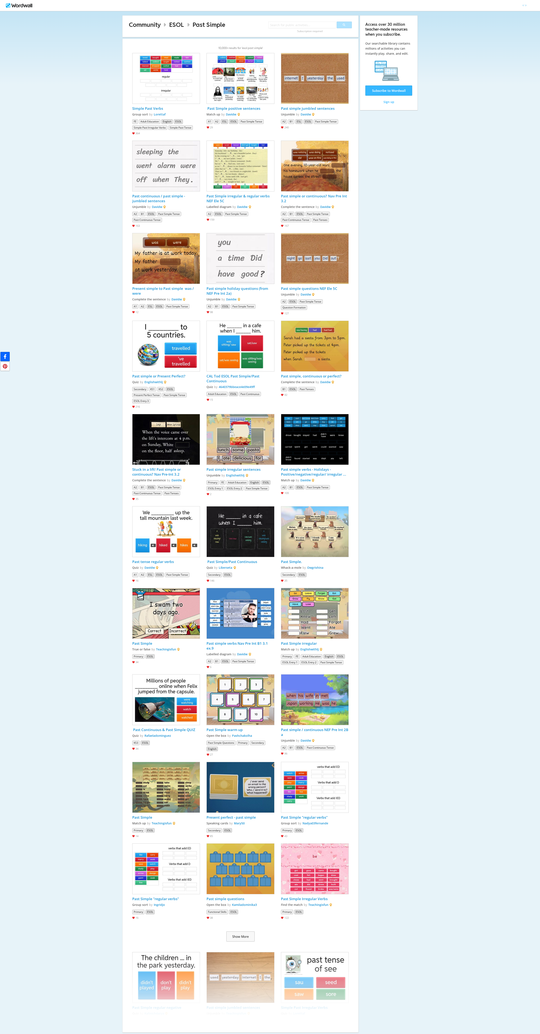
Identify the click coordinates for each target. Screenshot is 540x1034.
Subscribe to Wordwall (389, 90)
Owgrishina (315, 568)
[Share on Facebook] (5, 356)
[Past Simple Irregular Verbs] (315, 868)
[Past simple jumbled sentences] (315, 78)
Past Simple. (291, 561)
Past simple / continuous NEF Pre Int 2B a (315, 732)
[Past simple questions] (240, 868)
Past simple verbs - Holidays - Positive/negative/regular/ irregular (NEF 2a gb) (312, 472)
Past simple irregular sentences (234, 469)
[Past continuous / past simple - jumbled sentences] (166, 166)
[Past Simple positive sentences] (240, 78)
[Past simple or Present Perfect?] (166, 346)
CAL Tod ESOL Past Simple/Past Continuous (233, 378)
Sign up (388, 102)
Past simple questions (225, 898)
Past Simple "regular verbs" (304, 817)
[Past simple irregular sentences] (240, 439)
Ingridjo (159, 905)
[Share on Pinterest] (5, 366)
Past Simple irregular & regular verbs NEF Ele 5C (238, 198)
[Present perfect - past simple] (240, 787)
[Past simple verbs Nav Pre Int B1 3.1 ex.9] (240, 613)
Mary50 (239, 823)
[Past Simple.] (315, 531)
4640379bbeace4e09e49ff (237, 387)
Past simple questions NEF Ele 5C (309, 288)
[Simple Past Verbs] (166, 78)
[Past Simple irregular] (315, 613)
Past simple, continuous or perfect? (311, 376)
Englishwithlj (153, 382)
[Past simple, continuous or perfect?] (315, 346)
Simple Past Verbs (147, 108)
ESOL (176, 24)
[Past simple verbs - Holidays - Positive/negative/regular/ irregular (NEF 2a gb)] (315, 439)
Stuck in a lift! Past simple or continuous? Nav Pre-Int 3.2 (157, 472)
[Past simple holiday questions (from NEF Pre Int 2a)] (240, 258)
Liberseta (225, 568)
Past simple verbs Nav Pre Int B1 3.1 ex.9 (238, 646)
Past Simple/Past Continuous (232, 561)
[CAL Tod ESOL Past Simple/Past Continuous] (240, 346)
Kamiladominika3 (244, 905)
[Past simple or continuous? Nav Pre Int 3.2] (315, 166)
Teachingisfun (166, 649)
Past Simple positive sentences (233, 108)
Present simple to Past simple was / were (163, 291)
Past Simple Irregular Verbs (304, 898)
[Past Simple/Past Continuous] (240, 531)
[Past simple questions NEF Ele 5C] (315, 258)
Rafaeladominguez (157, 736)
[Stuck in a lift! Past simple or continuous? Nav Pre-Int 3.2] (166, 439)
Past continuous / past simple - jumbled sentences (159, 198)
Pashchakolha (242, 736)
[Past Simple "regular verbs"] (315, 787)
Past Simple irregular (299, 643)
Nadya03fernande (315, 823)
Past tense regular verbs (153, 561)
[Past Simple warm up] (240, 699)
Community (145, 24)
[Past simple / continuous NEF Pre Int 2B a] (315, 699)
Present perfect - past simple (231, 817)
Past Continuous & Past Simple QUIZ (163, 729)
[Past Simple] (166, 613)
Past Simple (209, 24)
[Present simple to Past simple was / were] (166, 258)
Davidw (231, 114)
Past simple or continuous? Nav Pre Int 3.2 (314, 198)
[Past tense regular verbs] (166, 531)
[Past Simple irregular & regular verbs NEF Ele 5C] (240, 166)
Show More (240, 936)
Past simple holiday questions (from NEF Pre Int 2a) (238, 291)
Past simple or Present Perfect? (158, 376)
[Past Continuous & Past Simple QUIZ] (166, 699)
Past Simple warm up (225, 729)
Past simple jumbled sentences (308, 108)
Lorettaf (160, 114)
